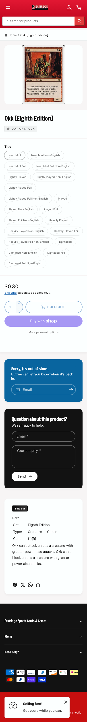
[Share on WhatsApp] (30, 584)
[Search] (80, 21)
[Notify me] (71, 389)
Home (12, 35)
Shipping (10, 292)
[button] (79, 7)
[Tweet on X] (22, 584)
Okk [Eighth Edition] (34, 35)
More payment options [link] (44, 332)
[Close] (65, 701)
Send (21, 476)
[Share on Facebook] (15, 584)
